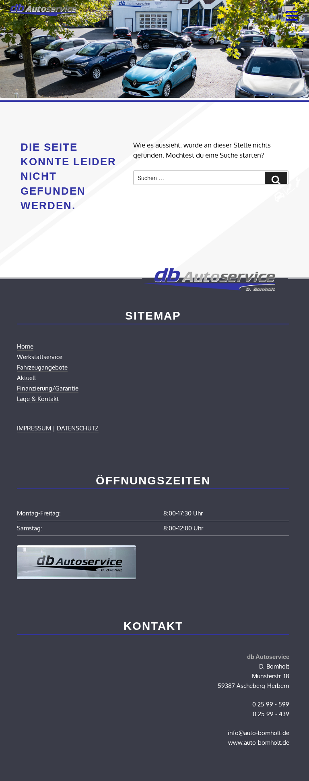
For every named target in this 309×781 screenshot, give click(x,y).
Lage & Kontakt (38, 399)
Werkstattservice (39, 357)
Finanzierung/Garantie (47, 388)
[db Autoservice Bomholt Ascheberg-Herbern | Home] (40, 14)
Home (25, 346)
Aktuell (26, 378)
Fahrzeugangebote (42, 367)
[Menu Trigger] (292, 15)
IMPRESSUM (34, 428)
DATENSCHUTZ (78, 428)
